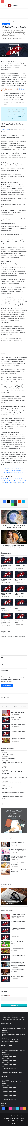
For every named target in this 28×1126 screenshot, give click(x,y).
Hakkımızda (12, 1118)
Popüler (15, 706)
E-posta (3, 664)
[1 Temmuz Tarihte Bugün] (21, 602)
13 (2, 480)
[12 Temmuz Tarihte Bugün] (7, 574)
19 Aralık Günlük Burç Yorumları (12, 470)
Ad (2, 657)
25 (7, 482)
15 (7, 480)
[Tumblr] (15, 501)
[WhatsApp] (12, 504)
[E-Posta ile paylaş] (15, 504)
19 (17, 480)
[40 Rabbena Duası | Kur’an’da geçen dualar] (5, 872)
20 (20, 480)
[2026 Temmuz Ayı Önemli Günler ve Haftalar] (7, 616)
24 (5, 482)
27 (13, 482)
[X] (8, 501)
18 (14, 480)
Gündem (21, 89)
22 (25, 480)
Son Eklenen (5, 706)
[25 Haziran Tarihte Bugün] (21, 616)
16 (9, 480)
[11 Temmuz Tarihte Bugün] (21, 574)
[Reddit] (19, 501)
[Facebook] (4, 501)
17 (12, 480)
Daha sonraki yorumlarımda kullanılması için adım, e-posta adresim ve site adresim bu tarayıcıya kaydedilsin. (13, 679)
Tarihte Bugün (11, 21)
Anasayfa (5, 21)
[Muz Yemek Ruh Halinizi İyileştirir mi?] (5, 865)
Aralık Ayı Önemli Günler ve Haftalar (13, 468)
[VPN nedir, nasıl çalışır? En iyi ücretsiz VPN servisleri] (5, 858)
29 (18, 482)
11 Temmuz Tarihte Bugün (18, 955)
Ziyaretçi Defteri (20, 1120)
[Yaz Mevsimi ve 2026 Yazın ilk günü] (5, 944)
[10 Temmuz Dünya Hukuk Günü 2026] (5, 972)
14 (4, 480)
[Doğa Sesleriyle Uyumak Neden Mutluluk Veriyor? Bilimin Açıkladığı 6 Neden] (5, 964)
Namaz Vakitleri (7, 1120)
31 (23, 482)
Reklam (14, 1120)
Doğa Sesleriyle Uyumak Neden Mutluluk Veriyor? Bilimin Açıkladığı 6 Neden (18, 964)
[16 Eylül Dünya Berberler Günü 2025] (5, 844)
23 (2, 482)
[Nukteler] (14, 5)
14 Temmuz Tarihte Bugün (18, 717)
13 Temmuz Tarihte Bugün (18, 724)
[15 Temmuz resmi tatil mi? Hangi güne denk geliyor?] (6, 713)
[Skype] (23, 501)
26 (10, 482)
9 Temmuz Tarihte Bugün (17, 976)
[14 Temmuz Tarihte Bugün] (7, 560)
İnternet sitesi (4, 670)
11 (21, 478)
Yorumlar (23, 706)
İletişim (14, 1123)
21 (22, 480)
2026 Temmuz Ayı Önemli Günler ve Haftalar (6, 622)
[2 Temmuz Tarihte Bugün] (7, 602)
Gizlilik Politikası (20, 1118)
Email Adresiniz (5, 995)
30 (21, 482)
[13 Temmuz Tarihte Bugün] (21, 560)
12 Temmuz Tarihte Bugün (18, 731)
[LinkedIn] (12, 501)
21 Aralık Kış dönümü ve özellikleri (13, 472)
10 (19, 478)
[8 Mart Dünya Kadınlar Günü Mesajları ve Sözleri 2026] (5, 851)
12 (24, 478)
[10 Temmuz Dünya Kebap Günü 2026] (6, 740)
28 (15, 482)
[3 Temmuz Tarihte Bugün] (21, 588)
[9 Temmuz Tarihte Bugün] (7, 588)
